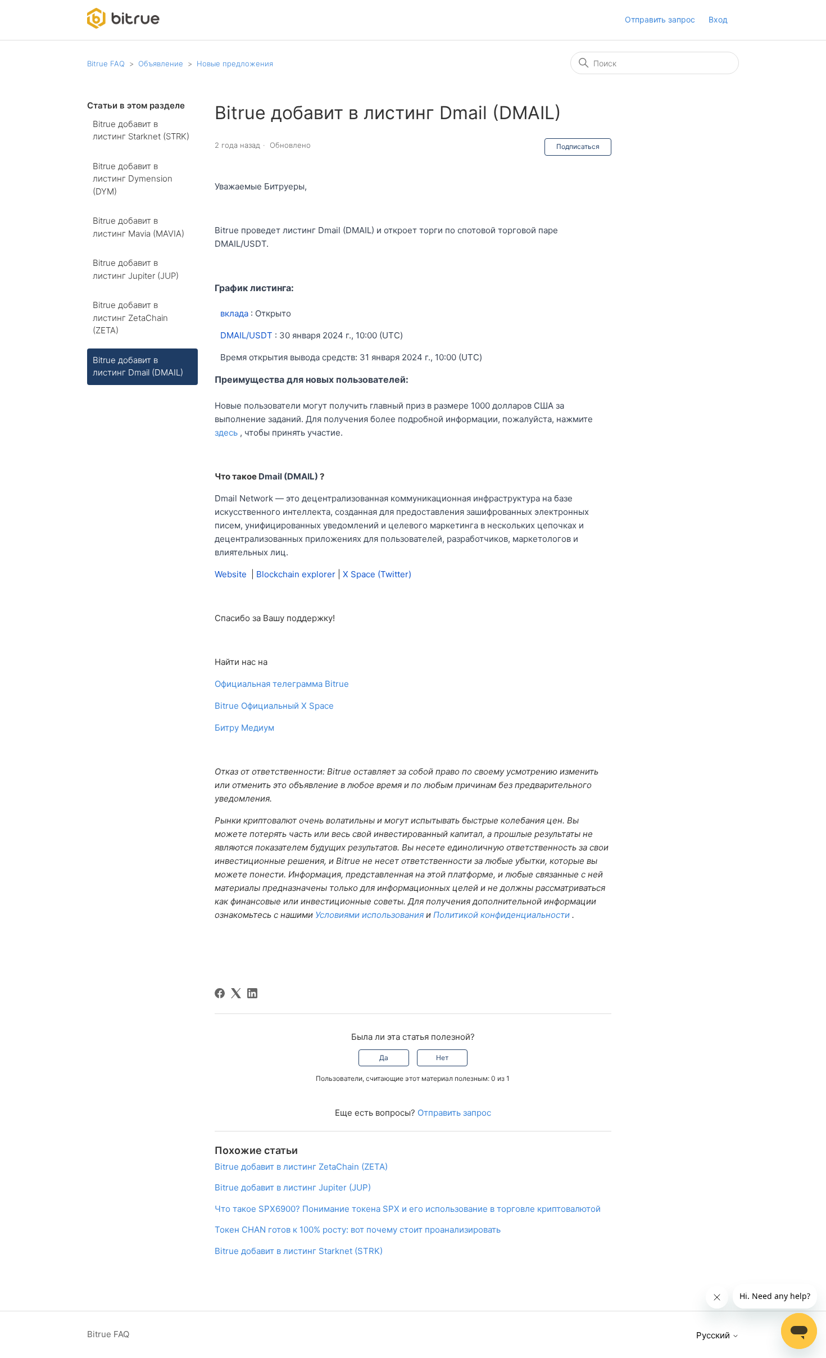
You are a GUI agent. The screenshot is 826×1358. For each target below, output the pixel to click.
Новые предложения (235, 63)
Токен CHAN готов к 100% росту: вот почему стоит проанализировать (358, 1229)
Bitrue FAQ (106, 63)
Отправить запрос (660, 19)
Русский (714, 1335)
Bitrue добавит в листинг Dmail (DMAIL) (138, 366)
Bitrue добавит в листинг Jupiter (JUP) (136, 269)
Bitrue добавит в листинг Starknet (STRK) (141, 130)
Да (383, 1057)
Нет (442, 1057)
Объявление (161, 63)
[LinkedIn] (252, 993)
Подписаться (578, 146)
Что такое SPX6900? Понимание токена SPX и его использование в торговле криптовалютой (408, 1208)
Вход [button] (718, 19)
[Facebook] (220, 993)
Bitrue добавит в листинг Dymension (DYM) (133, 179)
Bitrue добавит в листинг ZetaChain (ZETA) (130, 318)
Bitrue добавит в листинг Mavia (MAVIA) (138, 227)
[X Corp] (236, 993)
